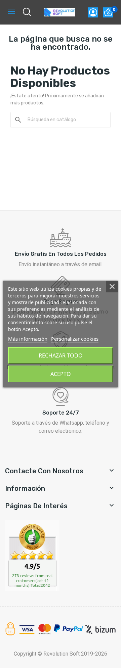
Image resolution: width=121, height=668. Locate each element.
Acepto (60, 374)
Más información (27, 338)
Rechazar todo (61, 355)
